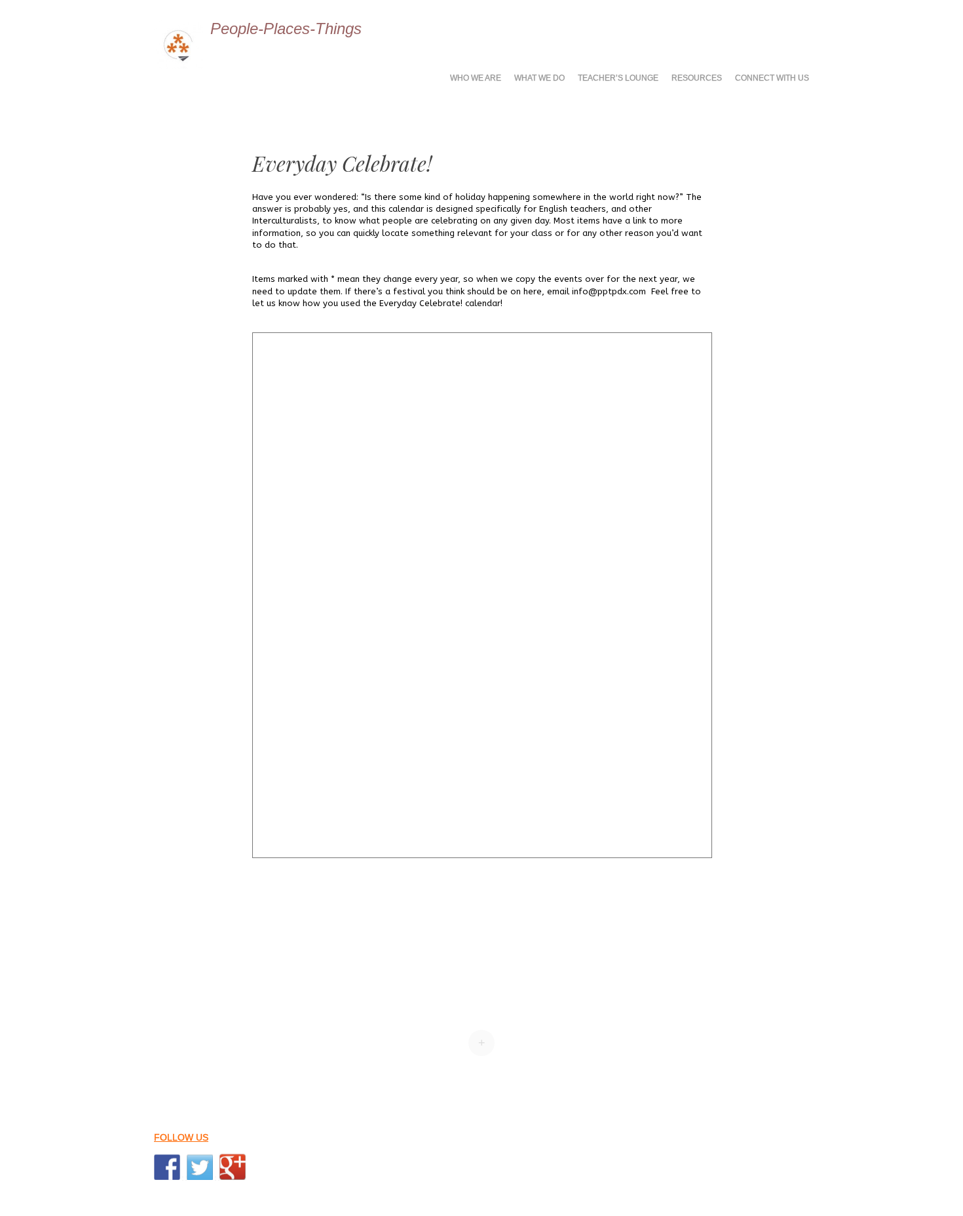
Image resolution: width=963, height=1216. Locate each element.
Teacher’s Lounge (618, 78)
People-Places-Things (286, 28)
